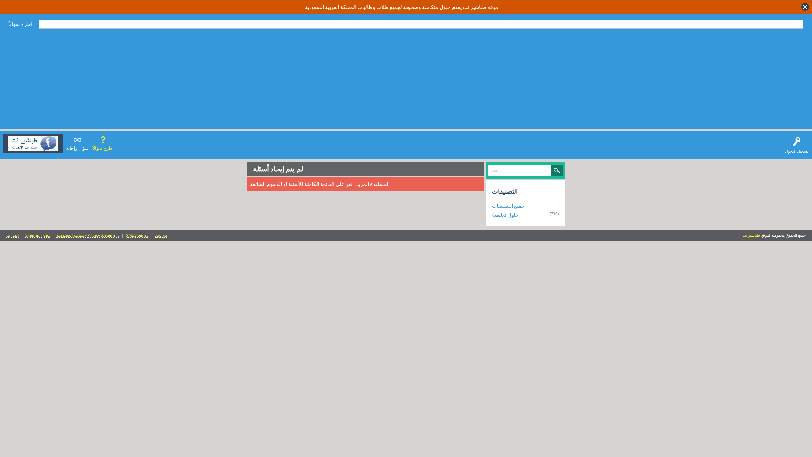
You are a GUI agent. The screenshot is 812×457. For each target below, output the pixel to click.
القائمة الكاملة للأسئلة (311, 184)
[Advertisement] (406, 78)
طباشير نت (751, 235)
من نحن (161, 236)
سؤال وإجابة (77, 148)
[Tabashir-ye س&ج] (33, 143)
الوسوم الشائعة (266, 184)
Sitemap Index (37, 236)
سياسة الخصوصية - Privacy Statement (87, 236)
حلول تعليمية (505, 215)
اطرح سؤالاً (103, 148)
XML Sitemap (137, 236)
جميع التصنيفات (508, 206)
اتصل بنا (12, 236)
